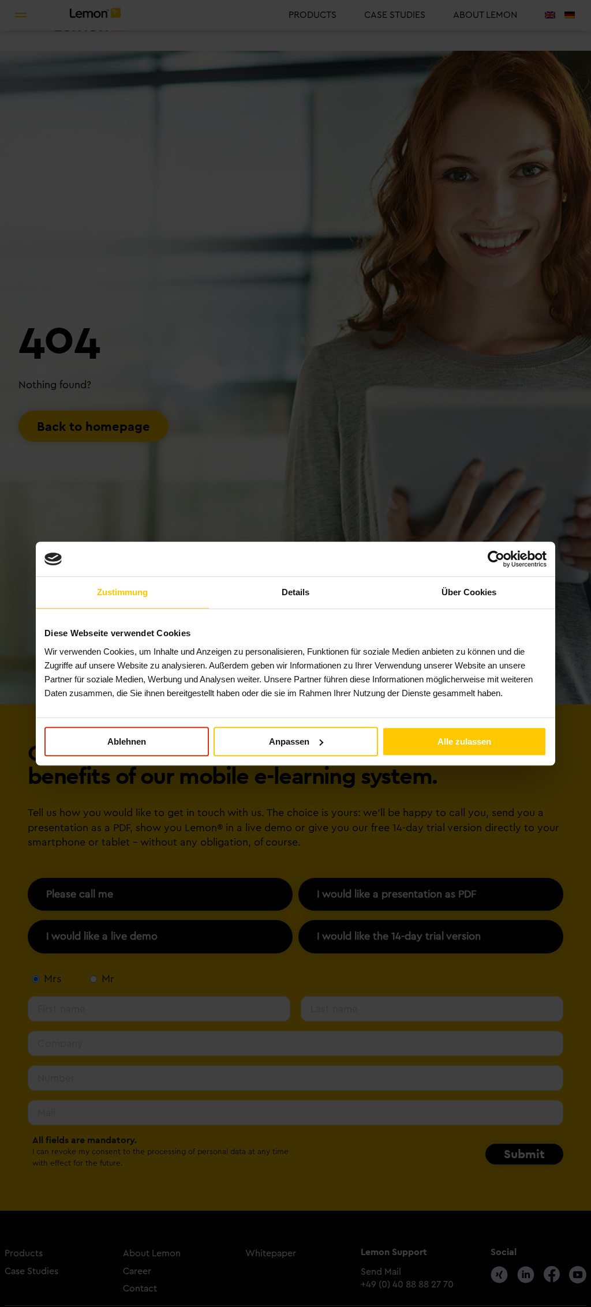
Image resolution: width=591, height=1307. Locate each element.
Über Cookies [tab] (469, 592)
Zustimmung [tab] (122, 592)
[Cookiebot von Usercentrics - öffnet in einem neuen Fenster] (496, 559)
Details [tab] (295, 592)
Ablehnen (126, 741)
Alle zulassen (464, 741)
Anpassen (289, 741)
